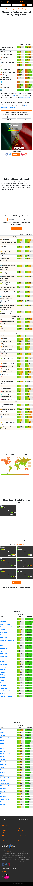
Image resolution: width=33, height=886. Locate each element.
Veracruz (3, 621)
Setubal (2, 780)
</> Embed (16, 154)
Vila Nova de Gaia (5, 738)
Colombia (20, 830)
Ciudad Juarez (4, 656)
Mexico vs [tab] (12, 544)
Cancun (2, 672)
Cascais (2, 735)
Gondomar (3, 759)
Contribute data (16, 228)
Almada (2, 751)
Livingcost (23, 18)
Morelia (2, 693)
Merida (2, 683)
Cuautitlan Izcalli (5, 691)
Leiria (2, 775)
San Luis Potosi (5, 624)
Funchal (2, 791)
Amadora (3, 746)
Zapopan (3, 635)
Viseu (2, 802)
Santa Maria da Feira (6, 778)
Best (31, 2)
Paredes (2, 804)
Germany (20, 833)
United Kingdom (22, 835)
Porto (2, 740)
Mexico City (3, 619)
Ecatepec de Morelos (6, 627)
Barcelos (3, 796)
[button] (6, 154)
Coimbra (2, 767)
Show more (16, 583)
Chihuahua (3, 653)
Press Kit (4, 871)
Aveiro (2, 807)
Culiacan (2, 677)
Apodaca (3, 685)
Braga (2, 748)
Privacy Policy (20, 885)
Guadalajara (3, 637)
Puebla (2, 643)
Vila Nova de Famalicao (7, 786)
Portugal (24, 9)
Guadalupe (3, 667)
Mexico (18, 9)
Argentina (20, 828)
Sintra (2, 732)
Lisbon (2, 730)
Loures (2, 772)
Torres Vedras (4, 799)
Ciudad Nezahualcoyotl (7, 640)
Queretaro (3, 664)
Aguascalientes (5, 651)
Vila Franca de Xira (6, 754)
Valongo (2, 794)
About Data (12, 885)
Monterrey (3, 632)
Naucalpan (3, 648)
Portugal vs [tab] (20, 544)
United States (21, 823)
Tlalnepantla (4, 675)
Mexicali (2, 661)
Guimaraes (3, 764)
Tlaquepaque (4, 688)
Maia (1, 770)
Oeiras (2, 756)
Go (23, 5)
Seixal (2, 743)
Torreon (2, 680)
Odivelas (3, 788)
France (19, 838)
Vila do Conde (4, 783)
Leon (1, 646)
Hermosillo (3, 659)
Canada (20, 825)
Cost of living (24, 2)
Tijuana (2, 629)
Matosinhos (3, 762)
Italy (19, 840)
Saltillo (2, 669)
